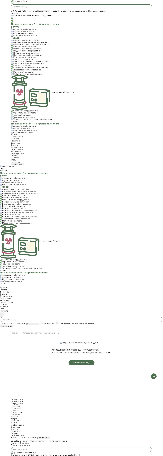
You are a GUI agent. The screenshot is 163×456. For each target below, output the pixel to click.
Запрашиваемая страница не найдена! (41, 333)
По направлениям (22, 24)
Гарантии (15, 431)
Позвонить (32, 11)
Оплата (14, 429)
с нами (107, 352)
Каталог (14, 416)
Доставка (15, 427)
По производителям (46, 24)
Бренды (15, 421)
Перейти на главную (81, 363)
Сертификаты (17, 435)
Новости (15, 410)
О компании (17, 402)
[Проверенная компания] (23, 453)
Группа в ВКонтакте (20, 443)
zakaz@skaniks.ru (58, 11)
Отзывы (14, 433)
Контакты (15, 406)
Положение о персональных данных (50, 455)
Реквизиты (16, 408)
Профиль (15, 414)
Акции (14, 423)
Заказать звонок (43, 11)
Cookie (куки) (74, 455)
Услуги (14, 419)
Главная (14, 333)
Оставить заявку (17, 164)
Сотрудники (17, 404)
